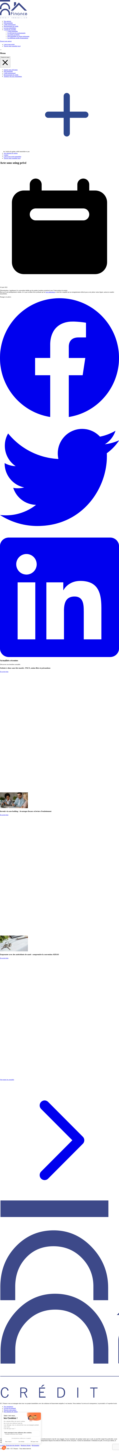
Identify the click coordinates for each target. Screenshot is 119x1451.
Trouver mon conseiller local (12, 46)
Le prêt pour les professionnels (16, 33)
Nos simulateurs (8, 1406)
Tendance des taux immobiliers (13, 76)
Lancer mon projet (9, 44)
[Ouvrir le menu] (0, 49)
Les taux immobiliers (10, 28)
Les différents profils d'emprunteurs (17, 38)
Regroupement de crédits (11, 26)
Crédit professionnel (10, 24)
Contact (6, 155)
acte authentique (50, 292)
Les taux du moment (10, 1408)
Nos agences (7, 21)
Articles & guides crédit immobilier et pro (17, 151)
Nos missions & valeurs (11, 153)
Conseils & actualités (10, 29)
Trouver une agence (6, 41)
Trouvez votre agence (10, 1410)
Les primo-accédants (13, 34)
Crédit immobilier (12, 31)
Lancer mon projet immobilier (12, 156)
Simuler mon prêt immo (11, 70)
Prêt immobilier (8, 23)
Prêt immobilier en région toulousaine (18, 36)
